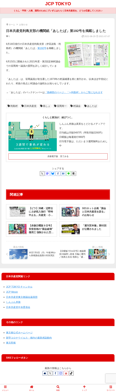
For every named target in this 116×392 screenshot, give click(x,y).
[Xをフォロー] (50, 373)
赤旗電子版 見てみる (58, 156)
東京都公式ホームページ (19, 332)
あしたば (92, 106)
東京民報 (11, 342)
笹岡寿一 (62, 106)
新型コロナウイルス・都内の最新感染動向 (29, 337)
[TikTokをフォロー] (71, 373)
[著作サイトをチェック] (45, 373)
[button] (74, 173)
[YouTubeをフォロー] (66, 373)
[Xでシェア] (42, 173)
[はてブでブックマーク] (63, 173)
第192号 (41, 48)
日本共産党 (30, 106)
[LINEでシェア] (68, 173)
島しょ (46, 106)
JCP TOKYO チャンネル (19, 286)
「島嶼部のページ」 (55, 92)
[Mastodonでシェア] (47, 173)
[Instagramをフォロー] (60, 373)
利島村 (14, 106)
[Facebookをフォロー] (55, 373)
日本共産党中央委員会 (18, 307)
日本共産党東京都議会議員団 (21, 297)
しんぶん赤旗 (13, 302)
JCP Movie (12, 292)
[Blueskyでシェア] (52, 173)
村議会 (77, 106)
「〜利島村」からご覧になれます (84, 92)
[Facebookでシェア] (58, 173)
